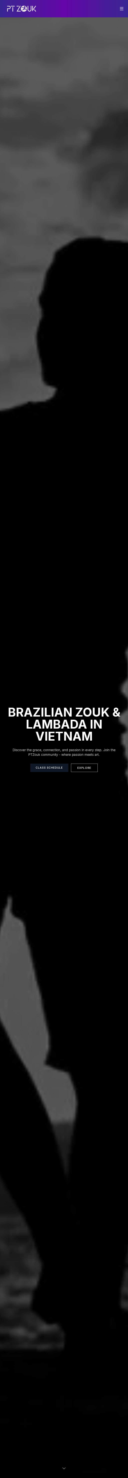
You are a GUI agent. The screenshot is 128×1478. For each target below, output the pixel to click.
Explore (84, 767)
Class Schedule (49, 767)
